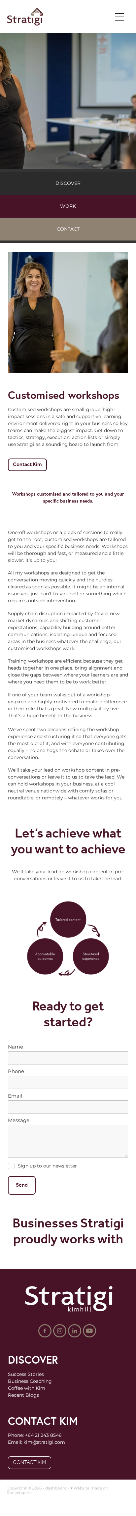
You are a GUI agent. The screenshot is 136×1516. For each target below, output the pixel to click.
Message (18, 1120)
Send (22, 1185)
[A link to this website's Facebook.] (44, 1330)
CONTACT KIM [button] (29, 1462)
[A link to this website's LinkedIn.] (74, 1330)
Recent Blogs (23, 1395)
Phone (16, 1071)
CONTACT (68, 229)
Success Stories (26, 1374)
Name (15, 1047)
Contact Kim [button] (27, 465)
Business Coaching (30, 1381)
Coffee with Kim (26, 1388)
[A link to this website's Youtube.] (89, 1330)
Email (15, 1096)
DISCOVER (68, 183)
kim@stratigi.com (44, 1442)
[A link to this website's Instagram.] (59, 1330)
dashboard (56, 1488)
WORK (68, 206)
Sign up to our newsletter (47, 1166)
